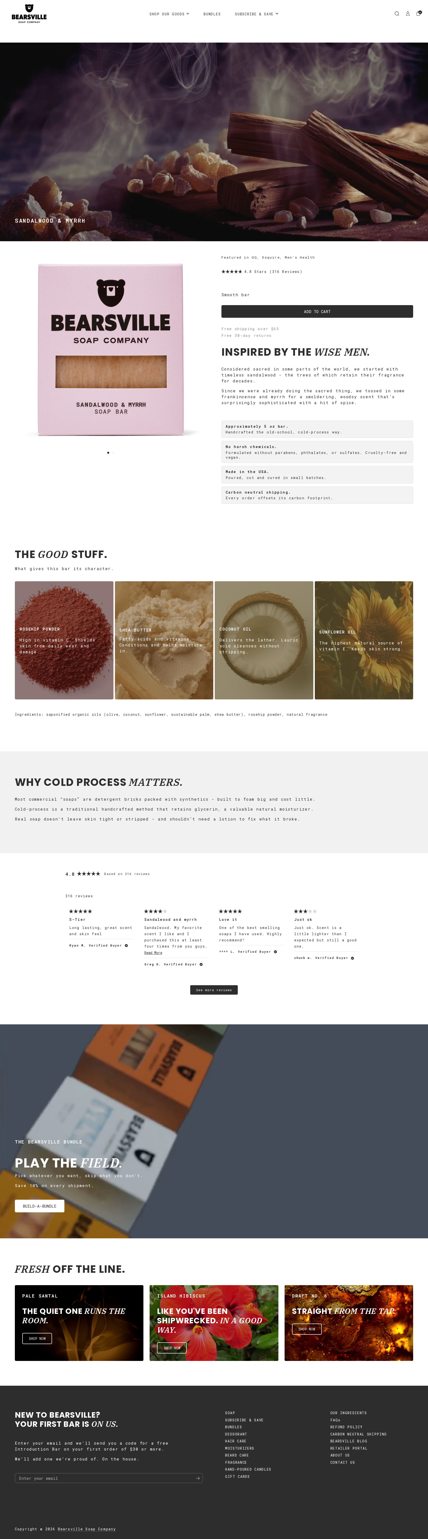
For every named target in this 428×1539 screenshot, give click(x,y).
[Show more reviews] (214, 990)
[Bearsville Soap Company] (29, 13)
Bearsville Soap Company (87, 1529)
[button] (397, 13)
